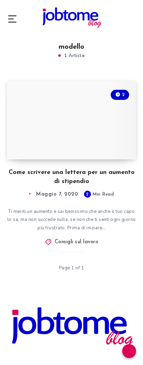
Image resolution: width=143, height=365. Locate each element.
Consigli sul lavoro (77, 242)
